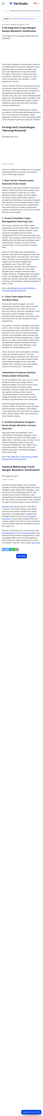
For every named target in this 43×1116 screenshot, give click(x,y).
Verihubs (5, 507)
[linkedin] (10, 549)
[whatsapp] (13, 549)
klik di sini (36, 543)
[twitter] (6, 549)
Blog (6, 11)
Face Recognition (9, 533)
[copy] (17, 549)
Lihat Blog (22, 556)
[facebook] (3, 549)
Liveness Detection (27, 533)
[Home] (3, 11)
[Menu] (3, 3)
